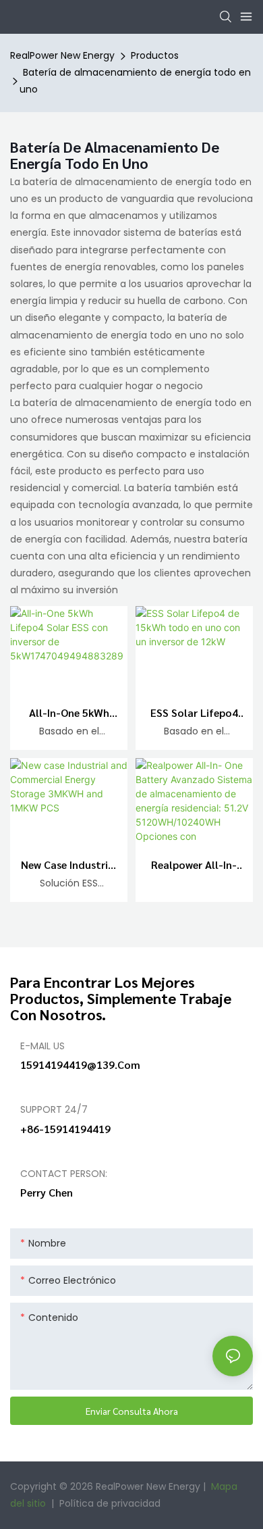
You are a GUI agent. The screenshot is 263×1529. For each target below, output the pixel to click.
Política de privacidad (110, 1503)
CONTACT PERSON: (63, 1173)
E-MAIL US (42, 1046)
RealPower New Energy (62, 55)
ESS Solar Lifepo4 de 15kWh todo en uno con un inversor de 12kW (194, 713)
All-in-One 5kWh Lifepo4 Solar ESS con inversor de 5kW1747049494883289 (69, 713)
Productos (155, 55)
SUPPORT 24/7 (54, 1109)
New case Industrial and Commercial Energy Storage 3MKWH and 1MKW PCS (69, 865)
